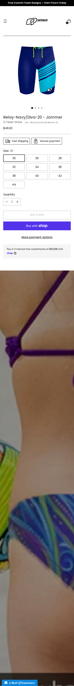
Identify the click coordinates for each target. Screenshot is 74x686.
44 (14, 184)
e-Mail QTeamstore (21, 682)
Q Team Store (12, 122)
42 (60, 176)
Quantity (9, 194)
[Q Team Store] (37, 21)
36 (60, 167)
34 (37, 167)
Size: (8, 151)
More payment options (37, 237)
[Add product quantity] (17, 201)
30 (14, 158)
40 (37, 176)
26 (37, 158)
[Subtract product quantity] (6, 201)
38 (14, 176)
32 (14, 167)
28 (60, 158)
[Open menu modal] (5, 21)
